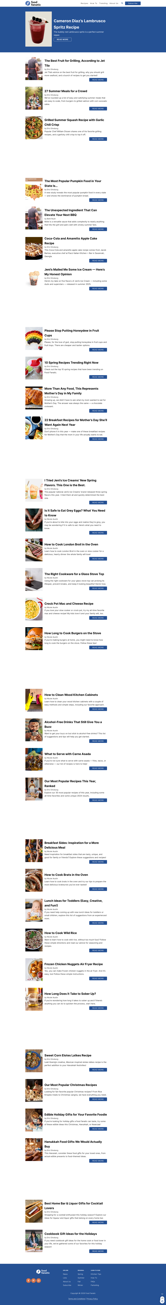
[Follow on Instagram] (39, 1280)
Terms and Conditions (76, 1299)
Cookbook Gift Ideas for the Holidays (70, 1233)
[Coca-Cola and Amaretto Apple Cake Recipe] (34, 249)
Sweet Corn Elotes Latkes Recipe (67, 1055)
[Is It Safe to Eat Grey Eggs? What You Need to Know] (34, 521)
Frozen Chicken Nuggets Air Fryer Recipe (73, 964)
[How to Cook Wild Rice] (34, 941)
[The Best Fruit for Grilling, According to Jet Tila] (34, 70)
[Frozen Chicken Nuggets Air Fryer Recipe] (34, 971)
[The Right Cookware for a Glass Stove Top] (34, 581)
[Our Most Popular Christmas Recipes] (34, 1092)
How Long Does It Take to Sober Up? (70, 993)
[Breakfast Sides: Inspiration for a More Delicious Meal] (34, 852)
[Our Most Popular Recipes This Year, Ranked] (34, 790)
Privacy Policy (92, 1299)
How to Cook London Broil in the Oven (71, 544)
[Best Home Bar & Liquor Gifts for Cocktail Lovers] (34, 1213)
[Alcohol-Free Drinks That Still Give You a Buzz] (34, 731)
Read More (63, 39)
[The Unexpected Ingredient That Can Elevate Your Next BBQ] (34, 219)
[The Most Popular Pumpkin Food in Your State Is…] (34, 190)
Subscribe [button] (133, 3)
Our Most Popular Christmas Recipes (70, 1085)
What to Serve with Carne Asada (67, 754)
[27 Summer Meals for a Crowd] (34, 100)
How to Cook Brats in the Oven (66, 874)
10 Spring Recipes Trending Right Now (71, 362)
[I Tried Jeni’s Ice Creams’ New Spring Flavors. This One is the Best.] (34, 491)
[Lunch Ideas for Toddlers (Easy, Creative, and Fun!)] (34, 911)
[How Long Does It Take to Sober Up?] (34, 1001)
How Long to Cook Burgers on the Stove (72, 633)
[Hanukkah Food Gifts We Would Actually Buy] (34, 1151)
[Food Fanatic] (42, 3)
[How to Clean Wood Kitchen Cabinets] (34, 702)
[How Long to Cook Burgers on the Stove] (34, 640)
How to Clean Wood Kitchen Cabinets (71, 695)
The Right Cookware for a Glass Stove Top (74, 574)
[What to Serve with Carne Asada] (34, 761)
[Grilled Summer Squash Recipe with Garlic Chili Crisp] (34, 129)
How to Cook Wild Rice (60, 933)
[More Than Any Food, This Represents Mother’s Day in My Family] (34, 399)
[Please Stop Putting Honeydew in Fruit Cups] (34, 340)
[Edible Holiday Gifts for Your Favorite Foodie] (34, 1121)
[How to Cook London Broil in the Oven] (34, 551)
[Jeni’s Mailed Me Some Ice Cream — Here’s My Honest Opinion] (34, 278)
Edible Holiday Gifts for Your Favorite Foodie (75, 1114)
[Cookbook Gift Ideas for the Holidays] (34, 1242)
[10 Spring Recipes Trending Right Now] (34, 369)
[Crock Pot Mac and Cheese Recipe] (34, 610)
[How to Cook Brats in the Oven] (34, 882)
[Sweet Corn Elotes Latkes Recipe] (34, 1062)
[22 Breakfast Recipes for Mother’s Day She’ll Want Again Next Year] (34, 429)
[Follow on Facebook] (28, 1280)
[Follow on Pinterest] (33, 1280)
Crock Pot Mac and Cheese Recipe (68, 603)
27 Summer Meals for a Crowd (65, 91)
